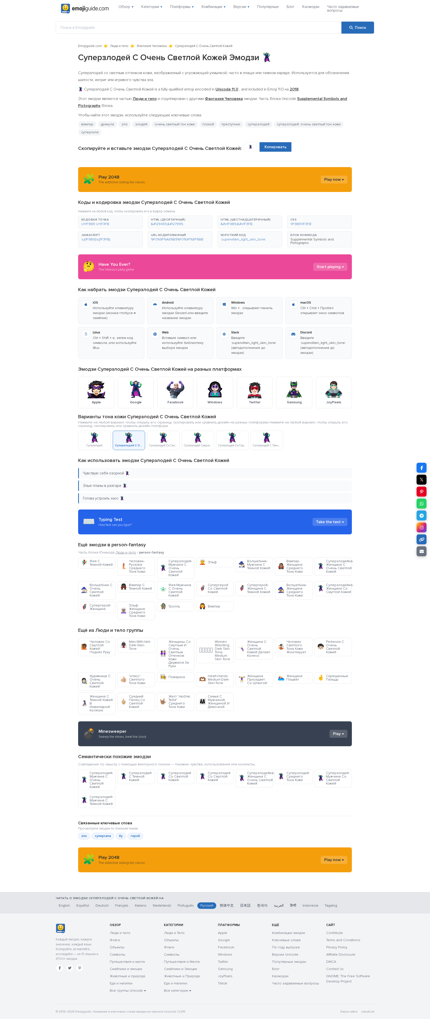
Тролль (170, 606)
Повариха (172, 677)
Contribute (334, 933)
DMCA (331, 962)
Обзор (125, 6)
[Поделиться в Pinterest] (422, 492)
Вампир (209, 606)
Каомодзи (310, 6)
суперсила (90, 132)
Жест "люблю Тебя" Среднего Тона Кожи (175, 701)
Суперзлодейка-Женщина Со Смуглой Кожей (334, 588)
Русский (206, 905)
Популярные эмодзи (289, 962)
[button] (110, 222)
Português (186, 905)
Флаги (115, 940)
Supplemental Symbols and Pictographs (312, 241)
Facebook (226, 947)
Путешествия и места (127, 962)
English (64, 905)
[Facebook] (60, 968)
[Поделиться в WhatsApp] (422, 504)
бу (121, 836)
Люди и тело (119, 46)
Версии (241, 6)
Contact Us (335, 969)
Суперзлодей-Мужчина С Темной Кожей (97, 800)
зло (124, 124)
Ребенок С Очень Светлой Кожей (330, 647)
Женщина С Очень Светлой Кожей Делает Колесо (254, 649)
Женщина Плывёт (290, 678)
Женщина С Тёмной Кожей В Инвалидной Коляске (97, 703)
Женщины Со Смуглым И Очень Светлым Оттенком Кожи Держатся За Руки (175, 654)
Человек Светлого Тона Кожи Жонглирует (292, 647)
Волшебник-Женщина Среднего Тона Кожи (292, 590)
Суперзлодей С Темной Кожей (136, 776)
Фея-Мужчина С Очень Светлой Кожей (175, 590)
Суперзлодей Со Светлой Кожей (175, 776)
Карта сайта (348, 1012)
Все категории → (177, 990)
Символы (117, 954)
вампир (87, 124)
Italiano (140, 905)
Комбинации (213, 6)
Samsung (225, 969)
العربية (279, 905)
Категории (151, 6)
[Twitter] (70, 968)
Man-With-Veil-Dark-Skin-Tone (135, 645)
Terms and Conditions (343, 940)
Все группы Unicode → (128, 990)
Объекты (117, 947)
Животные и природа (127, 976)
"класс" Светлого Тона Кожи (132, 679)
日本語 (245, 905)
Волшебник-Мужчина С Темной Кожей (254, 564)
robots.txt (367, 1012)
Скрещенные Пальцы (332, 678)
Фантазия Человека (152, 46)
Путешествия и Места (182, 962)
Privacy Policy (336, 947)
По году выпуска (286, 947)
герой (135, 836)
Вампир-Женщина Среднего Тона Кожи (290, 566)
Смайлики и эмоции (126, 969)
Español (82, 905)
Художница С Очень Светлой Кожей (95, 681)
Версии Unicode (285, 954)
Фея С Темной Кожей (97, 563)
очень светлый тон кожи (175, 124)
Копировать (275, 147)
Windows (225, 954)
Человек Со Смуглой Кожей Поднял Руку (95, 647)
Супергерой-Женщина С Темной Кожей (254, 588)
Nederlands (162, 905)
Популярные (268, 6)
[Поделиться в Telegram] (422, 515)
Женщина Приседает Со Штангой (252, 679)
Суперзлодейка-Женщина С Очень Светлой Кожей (334, 566)
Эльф (208, 562)
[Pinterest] (80, 968)
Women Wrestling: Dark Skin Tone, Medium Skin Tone (214, 650)
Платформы (182, 6)
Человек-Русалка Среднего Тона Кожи (132, 566)
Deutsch (102, 905)
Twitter (223, 962)
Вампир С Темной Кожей (136, 587)
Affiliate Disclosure (340, 954)
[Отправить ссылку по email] (422, 551)
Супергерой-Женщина (96, 607)
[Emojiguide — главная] (60, 928)
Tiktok (222, 983)
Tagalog (331, 905)
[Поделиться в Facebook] (422, 468)
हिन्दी (293, 905)
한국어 (262, 905)
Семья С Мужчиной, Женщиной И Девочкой (214, 701)
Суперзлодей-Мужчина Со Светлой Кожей (333, 778)
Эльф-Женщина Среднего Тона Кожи (132, 610)
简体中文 (227, 905)
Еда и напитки (121, 983)
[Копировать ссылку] (422, 539)
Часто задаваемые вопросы (343, 8)
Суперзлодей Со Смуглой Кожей (214, 776)
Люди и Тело (174, 933)
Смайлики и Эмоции (180, 969)
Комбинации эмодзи (288, 933)
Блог (290, 6)
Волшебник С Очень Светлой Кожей (96, 590)
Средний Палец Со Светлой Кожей (132, 701)
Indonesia (310, 905)
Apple (222, 933)
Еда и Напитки (175, 983)
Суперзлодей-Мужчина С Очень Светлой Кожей (176, 568)
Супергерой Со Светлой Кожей (213, 588)
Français (121, 905)
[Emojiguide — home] (85, 9)
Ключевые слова (286, 940)
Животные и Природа (182, 976)
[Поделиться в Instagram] (422, 527)
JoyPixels (225, 976)
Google (224, 940)
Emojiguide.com (90, 46)
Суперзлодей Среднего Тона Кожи (293, 776)
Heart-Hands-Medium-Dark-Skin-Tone (214, 679)
